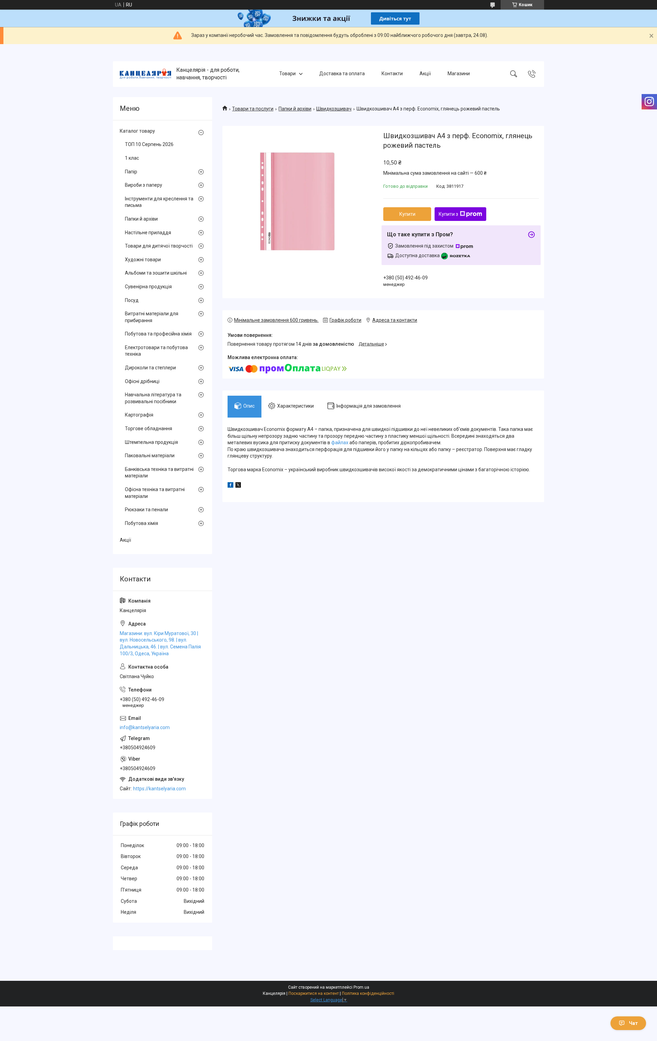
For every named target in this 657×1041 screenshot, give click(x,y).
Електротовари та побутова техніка (156, 351)
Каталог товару (137, 131)
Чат (633, 1023)
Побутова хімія (141, 523)
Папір (131, 171)
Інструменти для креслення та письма (159, 202)
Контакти (392, 74)
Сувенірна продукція (148, 286)
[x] (238, 486)
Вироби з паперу (143, 185)
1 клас (132, 158)
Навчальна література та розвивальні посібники (153, 398)
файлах (339, 442)
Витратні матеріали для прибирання (151, 317)
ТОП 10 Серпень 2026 (149, 144)
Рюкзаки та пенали (146, 509)
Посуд (132, 300)
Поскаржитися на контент (313, 993)
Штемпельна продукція (151, 442)
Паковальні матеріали (150, 455)
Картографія (139, 415)
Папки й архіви (295, 108)
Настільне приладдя (148, 232)
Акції (425, 74)
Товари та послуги (252, 108)
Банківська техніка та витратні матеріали (159, 472)
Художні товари (143, 259)
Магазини (459, 74)
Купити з (448, 214)
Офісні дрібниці (142, 381)
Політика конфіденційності (368, 993)
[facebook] (230, 486)
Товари (287, 74)
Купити (407, 214)
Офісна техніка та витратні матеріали (155, 493)
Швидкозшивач (333, 108)
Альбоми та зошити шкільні (156, 273)
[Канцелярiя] (145, 74)
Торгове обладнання (148, 428)
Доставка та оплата (342, 74)
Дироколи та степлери (150, 367)
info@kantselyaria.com (145, 727)
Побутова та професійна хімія (158, 334)
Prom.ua (361, 987)
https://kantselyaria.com (159, 788)
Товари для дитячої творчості (159, 246)
